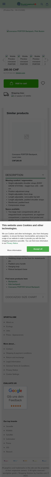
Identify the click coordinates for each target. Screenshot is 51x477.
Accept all (37, 249)
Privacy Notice (12, 243)
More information (14, 250)
